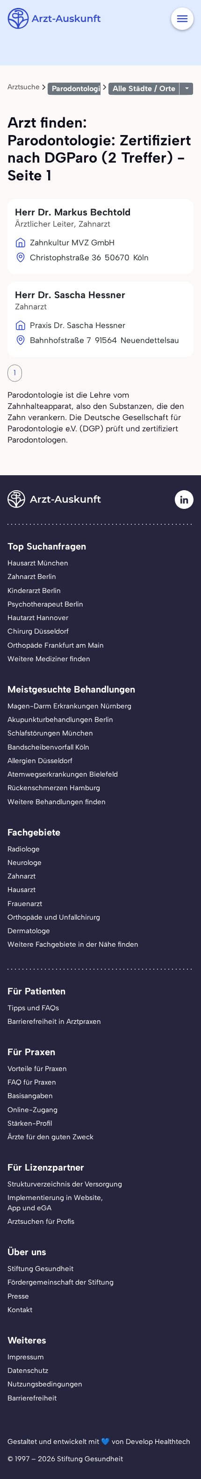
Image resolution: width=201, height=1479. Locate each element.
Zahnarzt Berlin (31, 576)
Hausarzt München (37, 563)
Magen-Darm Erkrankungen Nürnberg (69, 706)
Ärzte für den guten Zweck (50, 1137)
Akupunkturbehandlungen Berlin (60, 719)
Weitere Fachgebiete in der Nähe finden (72, 944)
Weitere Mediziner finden (48, 659)
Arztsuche (23, 87)
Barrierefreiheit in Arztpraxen (54, 1021)
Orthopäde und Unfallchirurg (53, 917)
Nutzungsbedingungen (44, 1384)
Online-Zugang (32, 1110)
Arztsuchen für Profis (40, 1221)
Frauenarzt (24, 904)
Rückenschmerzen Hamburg (53, 788)
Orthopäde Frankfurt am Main (55, 645)
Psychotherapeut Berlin (45, 604)
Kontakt (19, 1310)
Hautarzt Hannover (37, 618)
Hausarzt (21, 890)
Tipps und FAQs (33, 1008)
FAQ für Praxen (31, 1082)
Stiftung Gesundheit (40, 1269)
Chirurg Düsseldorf (38, 631)
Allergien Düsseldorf (39, 761)
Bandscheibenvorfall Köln (48, 747)
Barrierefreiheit (32, 1398)
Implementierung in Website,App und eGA (55, 1202)
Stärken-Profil (29, 1123)
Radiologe (23, 849)
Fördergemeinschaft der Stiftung (60, 1282)
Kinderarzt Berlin (34, 590)
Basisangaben (30, 1096)
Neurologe (24, 862)
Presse (18, 1296)
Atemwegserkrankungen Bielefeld (62, 774)
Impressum (25, 1357)
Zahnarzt (21, 876)
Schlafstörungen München (50, 733)
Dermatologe (28, 931)
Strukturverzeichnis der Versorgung (64, 1184)
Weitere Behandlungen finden (56, 802)
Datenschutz (27, 1370)
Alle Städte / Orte (144, 88)
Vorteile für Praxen (37, 1069)
